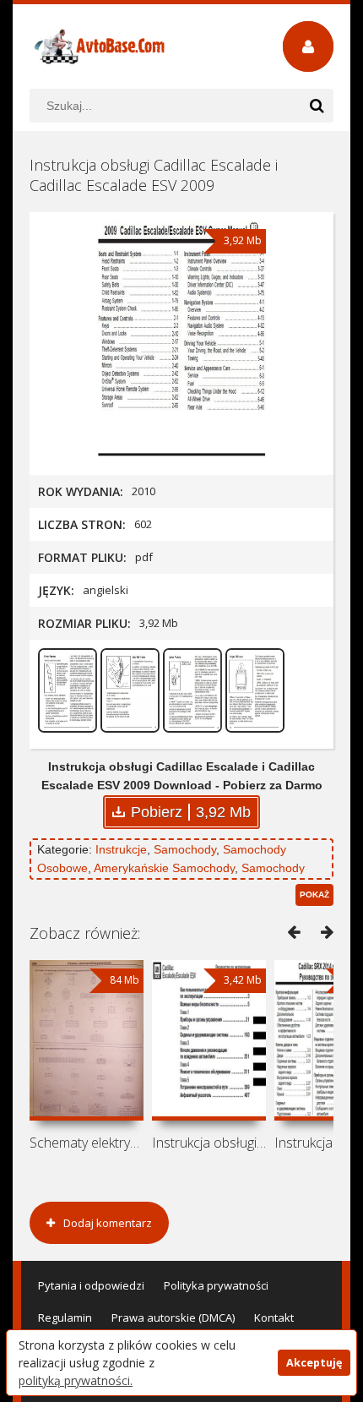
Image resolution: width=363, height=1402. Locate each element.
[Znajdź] (316, 106)
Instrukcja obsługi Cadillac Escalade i (209, 1142)
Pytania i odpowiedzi (91, 1285)
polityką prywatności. (76, 1380)
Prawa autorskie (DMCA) (173, 1317)
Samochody (185, 849)
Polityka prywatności (216, 1285)
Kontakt (274, 1317)
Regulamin (65, 1317)
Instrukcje (121, 849)
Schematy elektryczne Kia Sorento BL (87, 1142)
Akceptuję (314, 1363)
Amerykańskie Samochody (164, 868)
